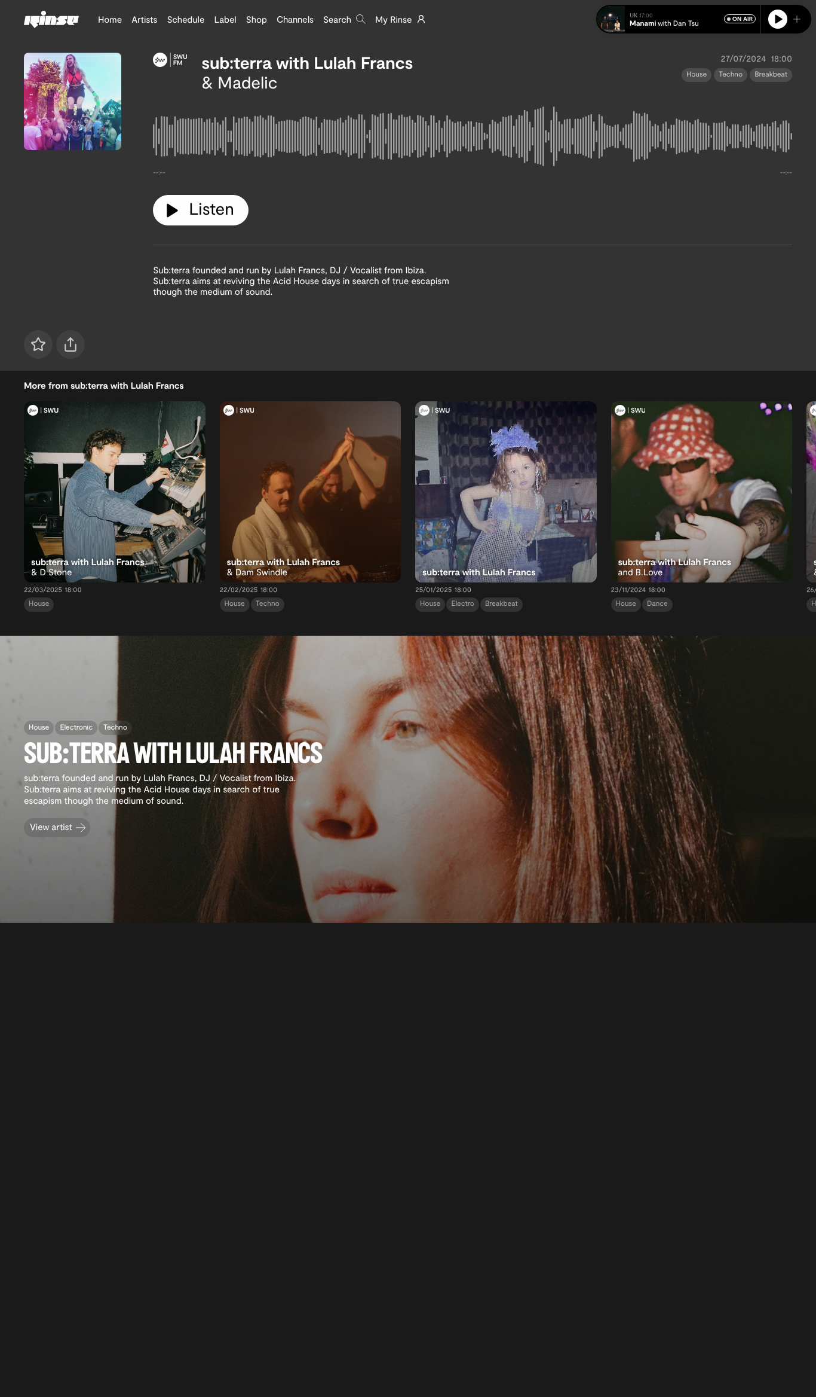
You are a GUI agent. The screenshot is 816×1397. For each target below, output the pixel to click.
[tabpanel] (472, 138)
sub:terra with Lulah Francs (307, 62)
